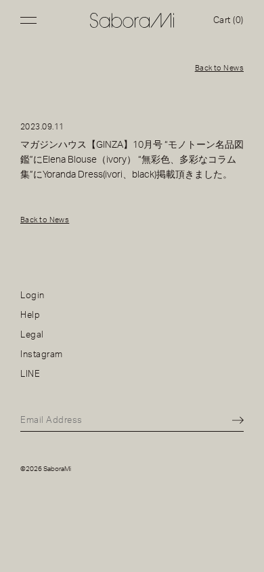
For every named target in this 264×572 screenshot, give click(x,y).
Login (32, 295)
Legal (32, 335)
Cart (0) (228, 20)
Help (30, 315)
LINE (30, 374)
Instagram (41, 354)
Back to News (219, 68)
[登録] (238, 420)
